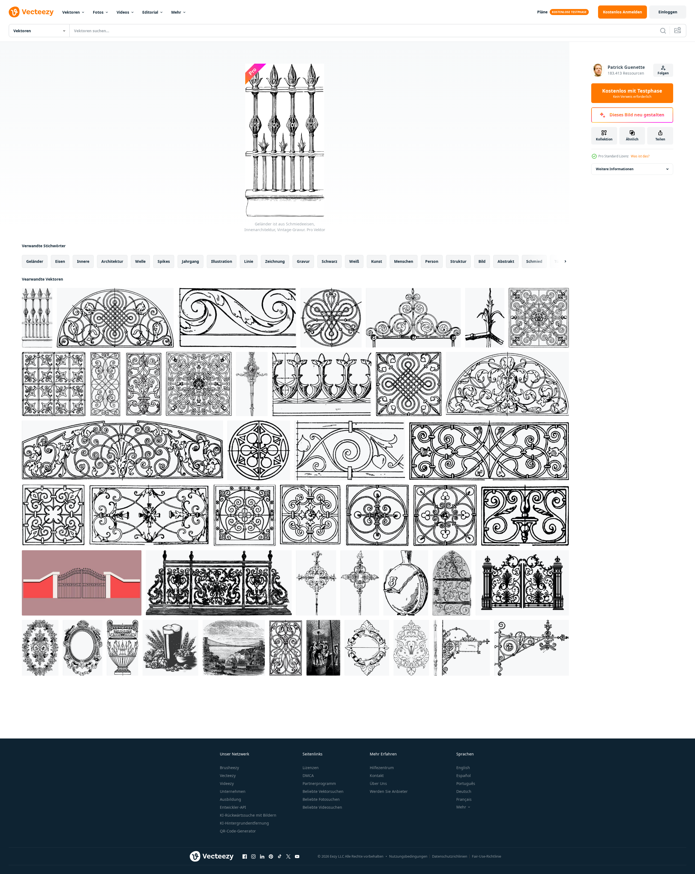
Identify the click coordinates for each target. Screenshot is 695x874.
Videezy (227, 783)
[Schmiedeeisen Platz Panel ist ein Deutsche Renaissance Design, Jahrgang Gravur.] (409, 384)
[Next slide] (560, 261)
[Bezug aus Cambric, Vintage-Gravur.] (40, 648)
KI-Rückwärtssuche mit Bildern (248, 815)
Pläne (542, 11)
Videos (123, 12)
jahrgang (190, 261)
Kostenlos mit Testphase (632, 93)
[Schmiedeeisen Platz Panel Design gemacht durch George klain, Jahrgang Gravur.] (199, 384)
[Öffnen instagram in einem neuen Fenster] (253, 856)
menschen (403, 261)
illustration (221, 261)
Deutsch (463, 791)
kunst (376, 261)
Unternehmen (233, 791)
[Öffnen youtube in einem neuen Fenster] (297, 856)
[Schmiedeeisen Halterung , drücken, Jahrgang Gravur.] (531, 648)
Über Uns (378, 783)
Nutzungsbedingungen (408, 856)
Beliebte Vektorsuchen (323, 791)
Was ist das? (640, 156)
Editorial (150, 12)
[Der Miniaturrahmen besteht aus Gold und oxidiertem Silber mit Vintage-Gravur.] (82, 648)
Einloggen (667, 11)
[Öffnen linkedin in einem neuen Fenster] (262, 856)
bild (482, 261)
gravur (303, 261)
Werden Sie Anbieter (389, 791)
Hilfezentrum (382, 767)
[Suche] (663, 30)
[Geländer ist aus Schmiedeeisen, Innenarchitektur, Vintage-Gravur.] (37, 318)
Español (463, 775)
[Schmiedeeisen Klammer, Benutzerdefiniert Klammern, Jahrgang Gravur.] (466, 648)
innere (83, 261)
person (431, 261)
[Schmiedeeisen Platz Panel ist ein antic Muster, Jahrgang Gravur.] (245, 515)
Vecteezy (228, 775)
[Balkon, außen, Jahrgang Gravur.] (219, 583)
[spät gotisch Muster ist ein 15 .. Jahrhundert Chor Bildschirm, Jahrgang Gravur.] (53, 384)
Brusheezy (229, 767)
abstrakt (506, 261)
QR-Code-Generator (238, 831)
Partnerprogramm (319, 783)
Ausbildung (230, 799)
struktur (458, 261)
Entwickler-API (233, 807)
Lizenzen (311, 767)
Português (465, 783)
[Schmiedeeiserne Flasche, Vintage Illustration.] (405, 583)
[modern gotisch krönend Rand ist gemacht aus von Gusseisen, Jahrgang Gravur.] (321, 384)
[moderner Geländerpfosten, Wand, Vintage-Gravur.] (435, 648)
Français (464, 799)
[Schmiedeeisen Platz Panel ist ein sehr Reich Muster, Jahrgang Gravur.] (539, 318)
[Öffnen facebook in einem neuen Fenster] (244, 856)
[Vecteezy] (31, 12)
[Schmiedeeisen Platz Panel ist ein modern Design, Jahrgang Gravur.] (445, 515)
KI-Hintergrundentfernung (244, 823)
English (463, 767)
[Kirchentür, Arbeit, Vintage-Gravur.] (452, 583)
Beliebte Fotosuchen (321, 799)
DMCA (308, 775)
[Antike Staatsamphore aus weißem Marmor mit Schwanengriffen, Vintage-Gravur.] (122, 648)
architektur (112, 261)
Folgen (663, 73)
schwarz (329, 261)
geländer (34, 261)
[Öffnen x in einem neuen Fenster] (288, 856)
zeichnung (275, 261)
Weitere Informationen (615, 169)
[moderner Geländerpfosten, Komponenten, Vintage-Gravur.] (252, 384)
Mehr (176, 12)
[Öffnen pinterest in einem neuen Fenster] (271, 856)
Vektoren (71, 12)
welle (140, 261)
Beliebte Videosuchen (322, 807)
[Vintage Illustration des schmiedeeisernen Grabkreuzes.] (316, 583)
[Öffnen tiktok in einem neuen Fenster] (279, 856)
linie (248, 261)
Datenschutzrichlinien (449, 856)
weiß (354, 261)
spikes (164, 261)
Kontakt (377, 775)
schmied (534, 261)
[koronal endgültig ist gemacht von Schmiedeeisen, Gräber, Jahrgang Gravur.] (413, 318)
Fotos (98, 12)
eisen (60, 261)
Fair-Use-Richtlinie (486, 856)
